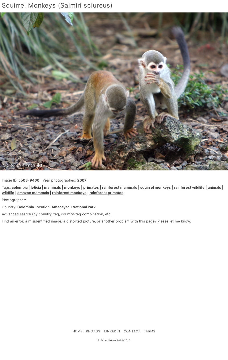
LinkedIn (112, 331)
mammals (52, 187)
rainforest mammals (119, 187)
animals (214, 187)
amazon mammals (33, 192)
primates (91, 187)
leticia (36, 187)
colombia (20, 187)
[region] (114, 266)
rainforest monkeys (69, 192)
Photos (93, 331)
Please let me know (173, 221)
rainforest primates (106, 192)
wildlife (8, 192)
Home (78, 331)
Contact (132, 331)
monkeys (72, 187)
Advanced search (16, 214)
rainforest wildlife (189, 187)
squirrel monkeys (155, 187)
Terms (150, 331)
